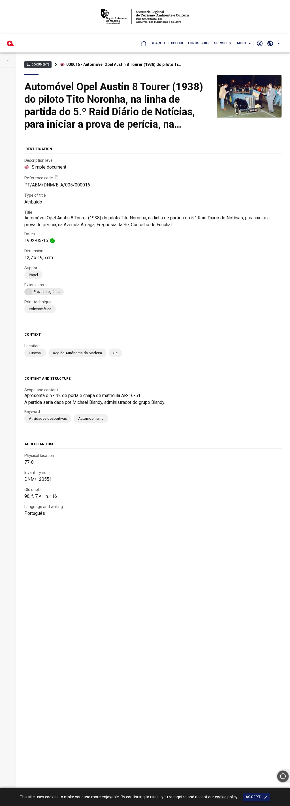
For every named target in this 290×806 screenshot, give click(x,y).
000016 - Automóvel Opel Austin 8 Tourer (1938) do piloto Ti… (123, 64)
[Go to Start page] (143, 43)
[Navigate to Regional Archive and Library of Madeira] (145, 17)
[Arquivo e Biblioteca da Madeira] (10, 43)
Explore (176, 43)
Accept (253, 797)
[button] (243, 43)
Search (158, 43)
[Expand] (7, 59)
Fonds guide (199, 43)
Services (222, 43)
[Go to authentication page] (259, 43)
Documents (38, 64)
